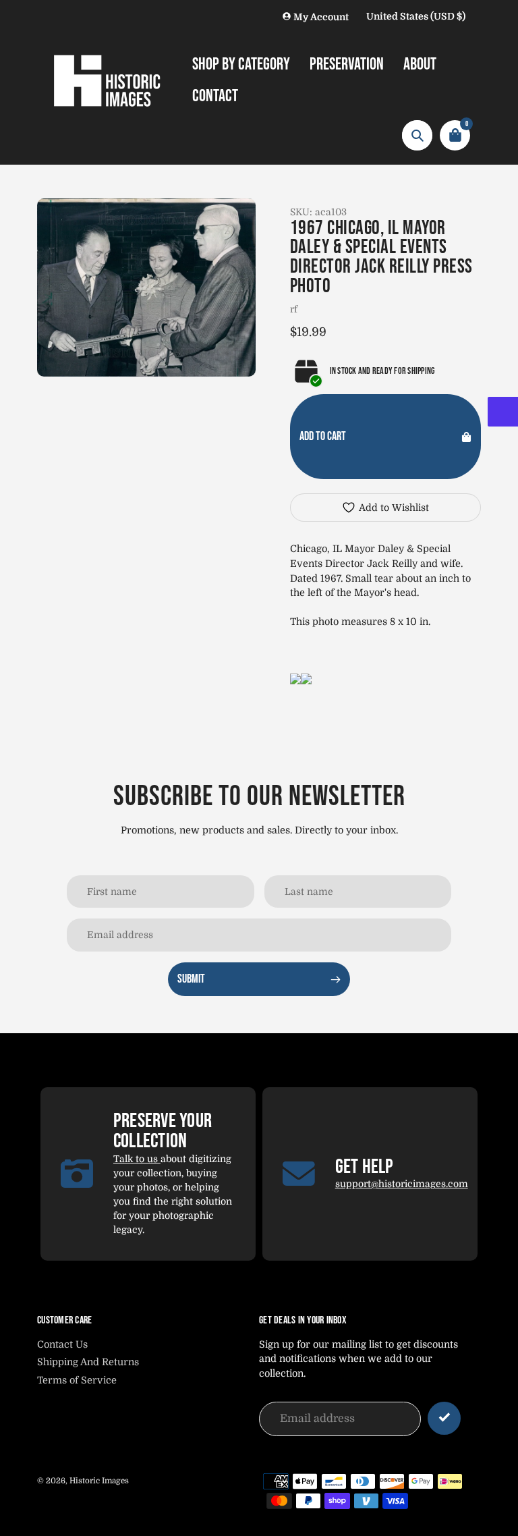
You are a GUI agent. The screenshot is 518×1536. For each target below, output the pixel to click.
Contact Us (62, 1344)
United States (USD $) (415, 16)
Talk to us (137, 1158)
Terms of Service (77, 1380)
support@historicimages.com (401, 1183)
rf (293, 309)
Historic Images (99, 1480)
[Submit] (444, 1418)
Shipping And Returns (88, 1361)
